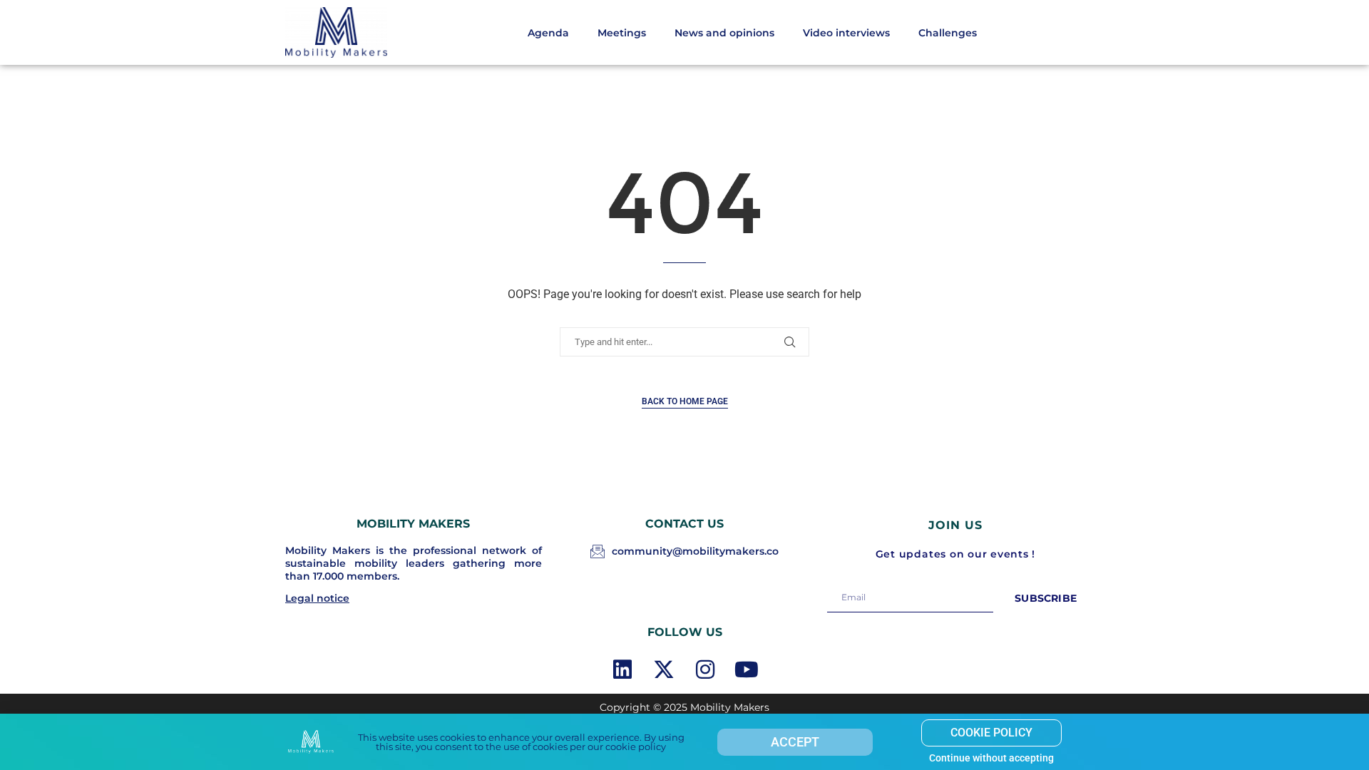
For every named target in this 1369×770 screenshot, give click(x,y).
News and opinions (724, 32)
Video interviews (846, 32)
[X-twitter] (664, 669)
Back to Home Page (685, 401)
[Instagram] (705, 669)
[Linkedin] (622, 669)
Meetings (622, 32)
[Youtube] (746, 669)
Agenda (548, 32)
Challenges (947, 32)
